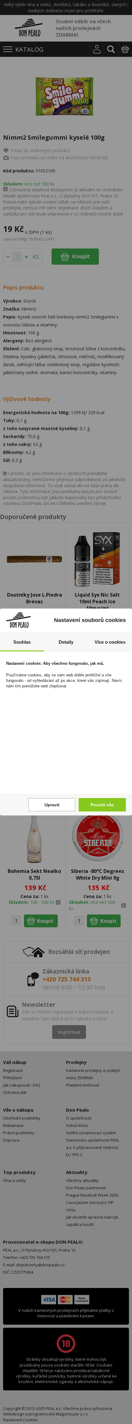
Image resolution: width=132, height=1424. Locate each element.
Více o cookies (110, 642)
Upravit (52, 804)
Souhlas (22, 642)
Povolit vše (102, 804)
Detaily (66, 642)
